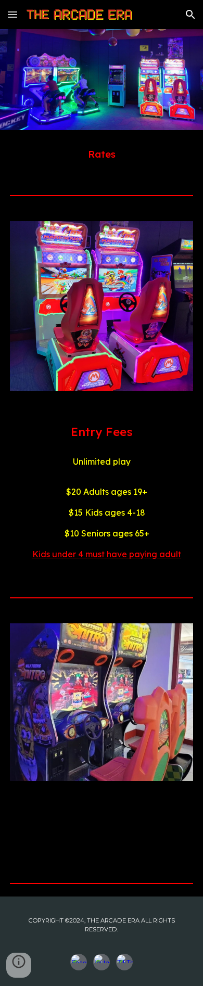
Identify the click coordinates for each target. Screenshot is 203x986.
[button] (12, 14)
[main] (101, 154)
